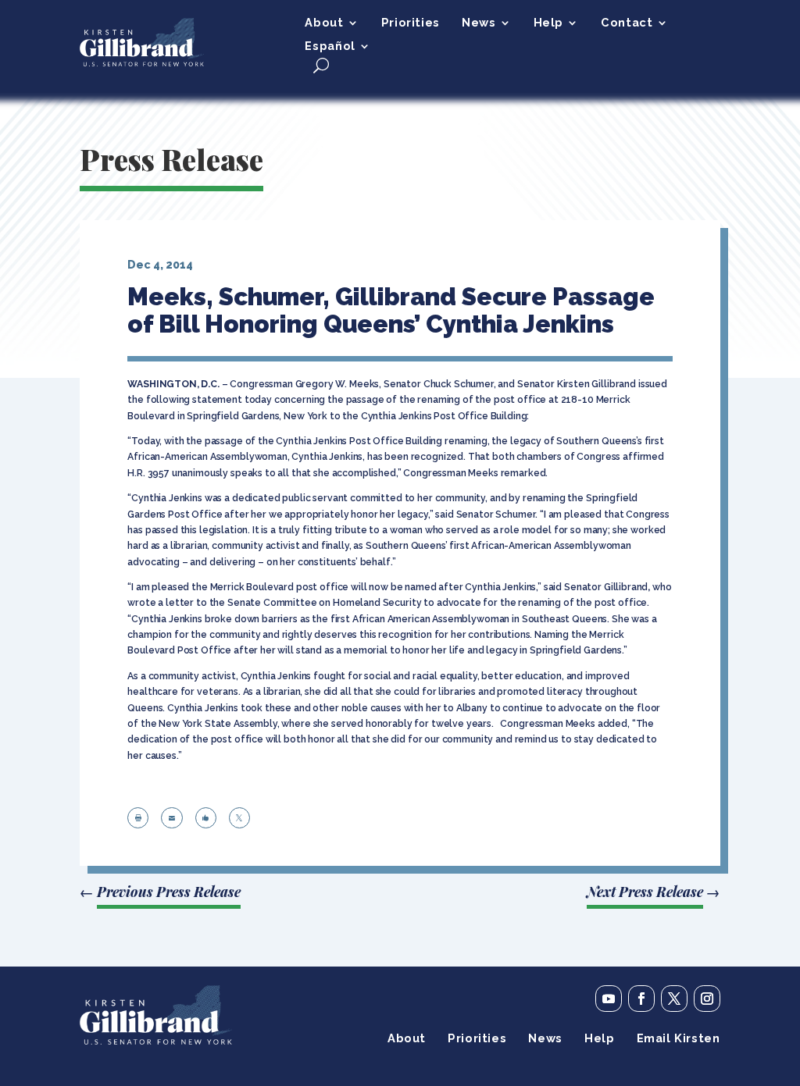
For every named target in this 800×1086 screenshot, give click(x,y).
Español (330, 46)
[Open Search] (321, 65)
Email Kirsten (678, 1039)
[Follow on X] (674, 998)
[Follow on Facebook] (641, 998)
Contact (626, 23)
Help (548, 23)
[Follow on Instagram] (707, 998)
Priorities (410, 23)
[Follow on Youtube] (608, 998)
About (324, 23)
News (478, 23)
